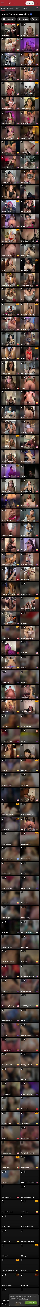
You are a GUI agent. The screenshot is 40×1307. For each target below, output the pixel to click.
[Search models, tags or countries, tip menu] (37, 8)
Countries (24, 19)
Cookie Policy (23, 1299)
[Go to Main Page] (12, 3)
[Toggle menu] (2, 3)
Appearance (10, 19)
